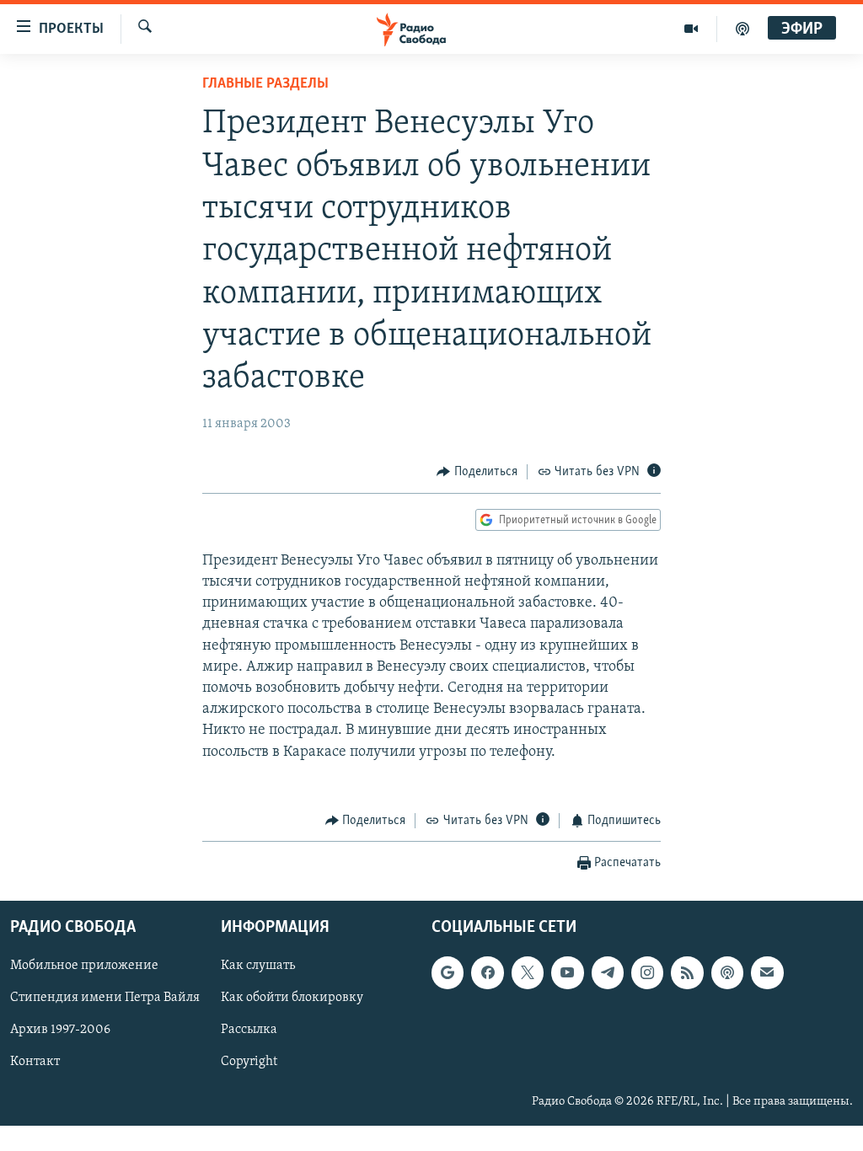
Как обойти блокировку (292, 998)
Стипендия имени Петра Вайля (105, 998)
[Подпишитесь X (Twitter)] (528, 973)
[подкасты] (742, 28)
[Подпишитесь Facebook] (487, 973)
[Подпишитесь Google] (448, 973)
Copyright (249, 1062)
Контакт (35, 1062)
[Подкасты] (727, 973)
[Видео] (691, 28)
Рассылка (249, 1030)
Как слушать (258, 966)
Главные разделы (265, 84)
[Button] (477, 472)
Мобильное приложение (84, 966)
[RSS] (687, 973)
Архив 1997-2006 (60, 1030)
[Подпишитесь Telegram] (608, 973)
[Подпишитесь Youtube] (567, 973)
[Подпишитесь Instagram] (647, 973)
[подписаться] (767, 973)
